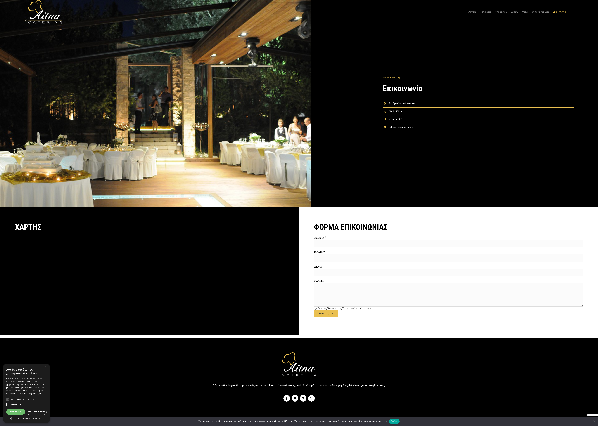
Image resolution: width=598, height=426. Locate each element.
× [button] (46, 367)
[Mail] (303, 398)
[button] (8, 400)
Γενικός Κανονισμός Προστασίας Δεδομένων (345, 308)
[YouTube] (295, 398)
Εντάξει (394, 421)
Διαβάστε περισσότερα (30, 393)
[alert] (26, 393)
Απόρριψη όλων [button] (36, 411)
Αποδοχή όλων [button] (15, 411)
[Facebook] (286, 398)
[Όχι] (594, 421)
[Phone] (311, 398)
